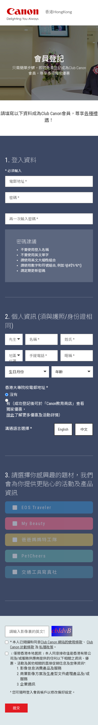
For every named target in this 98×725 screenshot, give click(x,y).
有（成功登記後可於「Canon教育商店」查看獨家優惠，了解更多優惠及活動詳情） (45, 409)
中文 (83, 429)
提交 (16, 708)
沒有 (14, 394)
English (63, 429)
